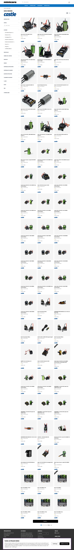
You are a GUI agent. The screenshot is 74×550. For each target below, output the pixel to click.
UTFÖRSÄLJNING (32, 5)
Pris (4, 88)
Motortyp (6, 59)
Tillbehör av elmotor (8, 77)
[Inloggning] (69, 2)
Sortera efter (6, 19)
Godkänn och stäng (64, 543)
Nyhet (5, 84)
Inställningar (55, 543)
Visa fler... (45, 521)
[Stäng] (18, 26)
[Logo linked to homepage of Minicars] (10, 2)
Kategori (5, 30)
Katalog (26, 5)
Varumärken (39, 5)
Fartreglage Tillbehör (8, 70)
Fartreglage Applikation (8, 66)
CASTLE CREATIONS (7, 8)
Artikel (5, 22)
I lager (5, 81)
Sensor (5, 63)
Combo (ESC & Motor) (8, 55)
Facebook (57, 533)
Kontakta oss (46, 5)
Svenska (40, 533)
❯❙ (51, 525)
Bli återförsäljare (41, 538)
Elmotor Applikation (8, 73)
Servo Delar (6, 52)
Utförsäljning (6, 92)
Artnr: (25, 35)
